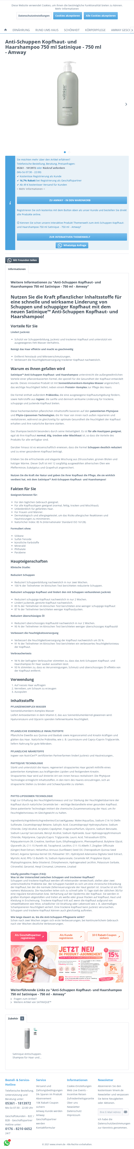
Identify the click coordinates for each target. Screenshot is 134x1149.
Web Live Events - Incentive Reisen (77, 1092)
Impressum (73, 1115)
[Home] (5, 30)
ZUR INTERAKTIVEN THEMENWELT (69, 237)
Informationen (17, 269)
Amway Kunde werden (49, 1111)
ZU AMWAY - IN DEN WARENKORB (69, 200)
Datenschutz (74, 1111)
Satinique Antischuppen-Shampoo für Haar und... (27, 1055)
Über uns (72, 1102)
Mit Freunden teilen (24, 260)
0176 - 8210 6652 (18, 1128)
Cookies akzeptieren (67, 15)
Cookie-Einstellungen (79, 1086)
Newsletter (73, 1106)
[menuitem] (5, 30)
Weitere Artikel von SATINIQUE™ (32, 1002)
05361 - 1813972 (18, 1103)
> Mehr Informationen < (31, 189)
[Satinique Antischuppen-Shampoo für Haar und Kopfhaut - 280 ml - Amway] (27, 1038)
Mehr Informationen (67, 8)
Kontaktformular (45, 1127)
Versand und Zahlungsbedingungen (49, 1088)
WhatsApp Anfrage (74, 245)
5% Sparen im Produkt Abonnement (49, 1096)
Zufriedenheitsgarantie (80, 1098)
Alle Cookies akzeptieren (101, 15)
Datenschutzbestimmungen (114, 1123)
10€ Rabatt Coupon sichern (47, 1104)
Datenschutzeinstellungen (34, 15)
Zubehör (15, 1018)
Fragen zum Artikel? (25, 998)
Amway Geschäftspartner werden (46, 1119)
